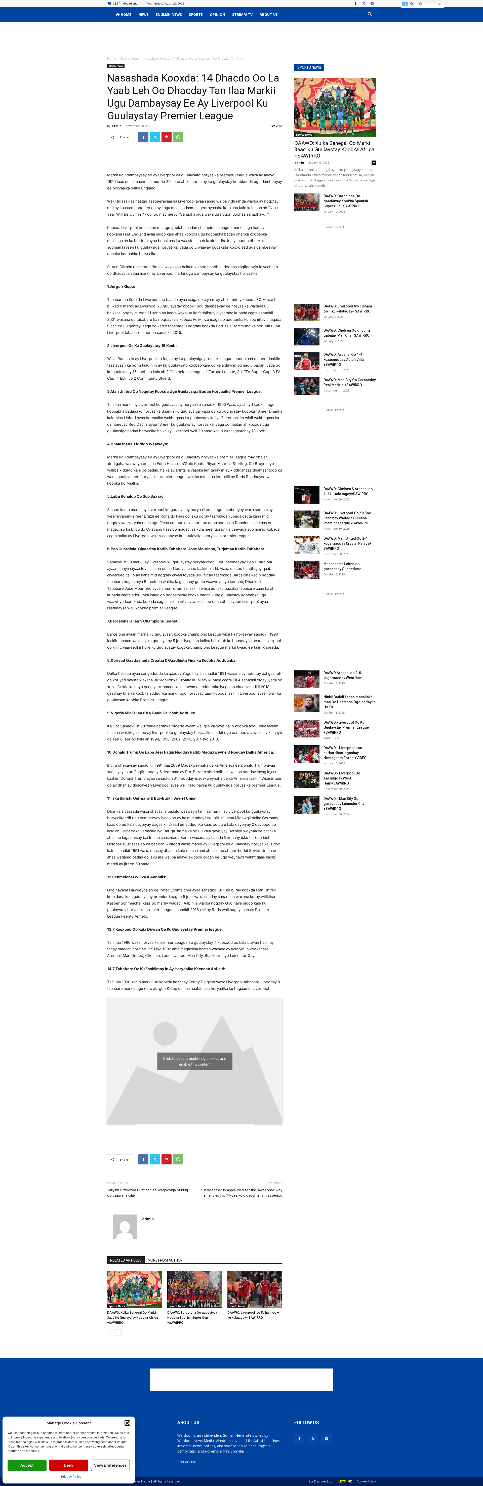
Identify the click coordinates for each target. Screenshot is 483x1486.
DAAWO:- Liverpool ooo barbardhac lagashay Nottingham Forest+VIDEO (345, 753)
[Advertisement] (241, 39)
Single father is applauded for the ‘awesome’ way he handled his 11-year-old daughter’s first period (241, 1193)
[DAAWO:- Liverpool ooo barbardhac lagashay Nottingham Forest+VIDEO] (306, 754)
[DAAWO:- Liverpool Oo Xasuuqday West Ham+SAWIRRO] (306, 779)
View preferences (110, 1465)
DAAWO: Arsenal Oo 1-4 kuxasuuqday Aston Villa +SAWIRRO (344, 360)
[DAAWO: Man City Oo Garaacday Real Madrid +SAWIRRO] (306, 386)
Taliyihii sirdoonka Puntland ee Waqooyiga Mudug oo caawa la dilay (147, 1193)
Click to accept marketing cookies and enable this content (194, 1061)
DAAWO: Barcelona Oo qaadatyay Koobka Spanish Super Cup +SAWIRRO (192, 1317)
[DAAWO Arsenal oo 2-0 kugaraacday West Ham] (306, 679)
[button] (127, 1423)
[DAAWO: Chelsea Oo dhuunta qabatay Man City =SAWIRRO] (306, 336)
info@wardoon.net (212, 1461)
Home (125, 14)
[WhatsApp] (178, 137)
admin (117, 126)
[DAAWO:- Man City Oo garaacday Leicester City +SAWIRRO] (306, 805)
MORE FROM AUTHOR (165, 1260)
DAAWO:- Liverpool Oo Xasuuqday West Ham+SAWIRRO (342, 778)
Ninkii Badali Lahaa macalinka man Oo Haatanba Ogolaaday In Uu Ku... (349, 702)
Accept (27, 1465)
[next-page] (118, 1332)
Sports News (130, 58)
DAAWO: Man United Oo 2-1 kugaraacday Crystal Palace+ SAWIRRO (348, 543)
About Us (269, 14)
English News (169, 14)
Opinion (217, 14)
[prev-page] (110, 1332)
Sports (196, 14)
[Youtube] (372, 3)
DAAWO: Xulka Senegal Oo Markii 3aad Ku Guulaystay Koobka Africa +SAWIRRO (132, 1317)
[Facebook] (355, 3)
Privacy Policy (71, 1476)
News (143, 14)
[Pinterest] (167, 137)
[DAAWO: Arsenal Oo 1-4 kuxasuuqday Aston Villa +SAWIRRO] (306, 361)
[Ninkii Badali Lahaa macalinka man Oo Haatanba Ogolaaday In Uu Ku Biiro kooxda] (306, 703)
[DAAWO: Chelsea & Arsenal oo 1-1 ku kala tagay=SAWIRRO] (306, 495)
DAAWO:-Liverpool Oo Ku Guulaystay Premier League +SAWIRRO (346, 727)
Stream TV (242, 14)
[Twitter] (364, 3)
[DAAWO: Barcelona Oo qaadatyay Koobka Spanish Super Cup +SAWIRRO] (194, 1289)
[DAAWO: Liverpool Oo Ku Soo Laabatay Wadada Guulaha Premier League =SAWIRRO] (306, 519)
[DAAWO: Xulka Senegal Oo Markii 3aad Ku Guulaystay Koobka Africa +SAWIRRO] (134, 1289)
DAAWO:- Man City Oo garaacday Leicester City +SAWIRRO (344, 804)
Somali (415, 4)
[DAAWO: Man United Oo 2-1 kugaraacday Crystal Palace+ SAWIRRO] (306, 545)
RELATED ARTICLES (126, 1260)
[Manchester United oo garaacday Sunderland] (306, 570)
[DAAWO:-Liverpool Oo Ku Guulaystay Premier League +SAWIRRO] (306, 728)
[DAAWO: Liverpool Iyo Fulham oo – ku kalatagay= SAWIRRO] (254, 1289)
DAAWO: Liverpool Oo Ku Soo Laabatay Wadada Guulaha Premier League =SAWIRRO (347, 518)
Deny (68, 1465)
